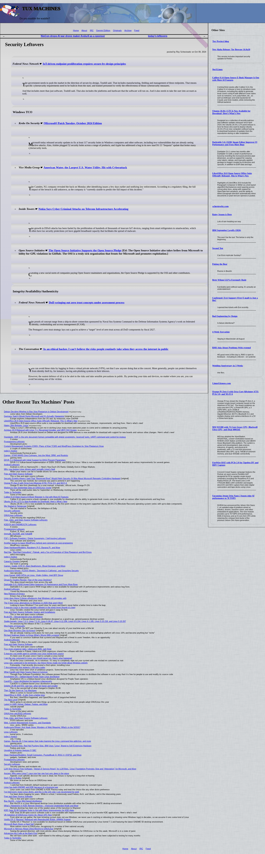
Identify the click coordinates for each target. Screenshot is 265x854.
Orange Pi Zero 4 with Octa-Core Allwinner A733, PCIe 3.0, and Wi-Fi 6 (35, 483)
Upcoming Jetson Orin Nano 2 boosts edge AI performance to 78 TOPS (233, 497)
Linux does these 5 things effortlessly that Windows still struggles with (35, 598)
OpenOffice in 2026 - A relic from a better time (24, 695)
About (84, 30)
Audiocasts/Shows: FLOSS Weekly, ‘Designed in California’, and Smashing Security (41, 570)
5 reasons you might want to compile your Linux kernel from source (34, 653)
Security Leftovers (12, 511)
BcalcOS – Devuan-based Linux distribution (23, 617)
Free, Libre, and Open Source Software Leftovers (26, 520)
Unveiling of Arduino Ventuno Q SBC (20, 750)
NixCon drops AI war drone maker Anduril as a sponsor (73, 36)
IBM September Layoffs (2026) (226, 230)
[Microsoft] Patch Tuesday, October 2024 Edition (73, 123)
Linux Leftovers (11, 732)
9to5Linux (217, 69)
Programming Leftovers (14, 441)
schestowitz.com (220, 206)
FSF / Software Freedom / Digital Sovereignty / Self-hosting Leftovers (35, 538)
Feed (136, 30)
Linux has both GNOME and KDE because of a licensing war (31, 787)
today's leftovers (157, 36)
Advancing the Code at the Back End (20, 833)
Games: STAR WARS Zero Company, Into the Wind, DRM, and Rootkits (36, 455)
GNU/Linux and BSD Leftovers (17, 713)
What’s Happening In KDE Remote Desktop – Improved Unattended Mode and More (41, 806)
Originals (117, 30)
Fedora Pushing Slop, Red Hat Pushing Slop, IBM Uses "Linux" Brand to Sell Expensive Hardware (47, 746)
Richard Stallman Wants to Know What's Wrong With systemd (31, 635)
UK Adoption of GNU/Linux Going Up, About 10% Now (28, 815)
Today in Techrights (12, 492)
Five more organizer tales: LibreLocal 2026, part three (27, 649)
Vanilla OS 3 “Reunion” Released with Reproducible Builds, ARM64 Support (37, 819)
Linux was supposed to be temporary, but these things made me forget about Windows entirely (46, 663)
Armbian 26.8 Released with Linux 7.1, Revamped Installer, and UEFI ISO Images (40, 430)
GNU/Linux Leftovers (13, 515)
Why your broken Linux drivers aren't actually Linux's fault (29, 469)
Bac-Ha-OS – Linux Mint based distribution (23, 801)
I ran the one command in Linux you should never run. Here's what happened (38, 658)
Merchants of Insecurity (14, 626)
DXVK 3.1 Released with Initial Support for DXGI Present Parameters (35, 460)
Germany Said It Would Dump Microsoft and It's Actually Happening (34, 416)
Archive (128, 30)
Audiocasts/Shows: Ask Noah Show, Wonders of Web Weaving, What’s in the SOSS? (42, 727)
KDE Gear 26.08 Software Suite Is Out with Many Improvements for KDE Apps (39, 810)
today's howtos (10, 451)
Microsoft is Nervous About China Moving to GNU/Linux (28, 829)
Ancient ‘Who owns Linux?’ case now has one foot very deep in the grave (36, 773)
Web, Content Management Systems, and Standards (27, 723)
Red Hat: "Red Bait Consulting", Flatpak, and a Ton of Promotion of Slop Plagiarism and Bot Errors (48, 552)
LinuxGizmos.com (221, 383)
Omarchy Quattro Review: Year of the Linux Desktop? (28, 580)
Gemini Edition (103, 30)
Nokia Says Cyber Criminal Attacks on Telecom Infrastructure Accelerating (83, 208)
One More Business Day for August (19, 630)
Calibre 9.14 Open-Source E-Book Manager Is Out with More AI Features (36, 497)
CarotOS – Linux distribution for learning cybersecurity (28, 681)
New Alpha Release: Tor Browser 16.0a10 (231, 49)
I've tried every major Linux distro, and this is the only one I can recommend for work (41, 792)
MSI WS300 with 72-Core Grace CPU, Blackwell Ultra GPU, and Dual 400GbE (234, 428)
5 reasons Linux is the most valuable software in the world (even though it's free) (39, 607)
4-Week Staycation (221, 332)
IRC (92, 30)
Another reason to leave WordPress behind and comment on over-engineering (38, 543)
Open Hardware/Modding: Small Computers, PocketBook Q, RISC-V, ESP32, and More (42, 755)
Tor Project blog (220, 41)
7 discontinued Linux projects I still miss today (24, 667)
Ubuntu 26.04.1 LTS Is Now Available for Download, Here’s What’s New (231, 112)
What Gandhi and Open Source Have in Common (26, 672)
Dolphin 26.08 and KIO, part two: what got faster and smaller (31, 686)
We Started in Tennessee (15, 506)
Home (76, 30)
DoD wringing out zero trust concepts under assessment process (86, 302)
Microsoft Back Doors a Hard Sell (19, 824)
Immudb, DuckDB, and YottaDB (18, 534)
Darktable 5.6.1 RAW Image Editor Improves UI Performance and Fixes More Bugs (234, 143)
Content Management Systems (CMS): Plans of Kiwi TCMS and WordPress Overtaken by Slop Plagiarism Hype (54, 446)
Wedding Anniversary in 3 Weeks (227, 366)
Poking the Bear (219, 264)
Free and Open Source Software (18, 474)
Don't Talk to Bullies (13, 778)
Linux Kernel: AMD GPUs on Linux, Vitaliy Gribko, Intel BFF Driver (33, 575)
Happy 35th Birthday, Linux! (16, 425)
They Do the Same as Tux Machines (20, 690)
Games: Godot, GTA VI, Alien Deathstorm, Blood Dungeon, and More (34, 566)
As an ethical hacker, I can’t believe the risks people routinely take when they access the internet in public (105, 349)
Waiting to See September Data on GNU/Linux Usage (27, 488)
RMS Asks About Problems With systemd (231, 348)
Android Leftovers (12, 464)
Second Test (217, 248)
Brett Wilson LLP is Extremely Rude (229, 280)
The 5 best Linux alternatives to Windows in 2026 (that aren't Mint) (33, 603)
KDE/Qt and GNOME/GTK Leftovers (20, 524)
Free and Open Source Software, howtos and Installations (29, 612)
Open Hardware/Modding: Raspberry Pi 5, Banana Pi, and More (32, 547)
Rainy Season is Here (222, 214)
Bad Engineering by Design (224, 316)
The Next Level (10, 700)
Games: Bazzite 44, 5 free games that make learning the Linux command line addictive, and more (47, 741)
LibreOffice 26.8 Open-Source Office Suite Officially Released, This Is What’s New (232, 174)
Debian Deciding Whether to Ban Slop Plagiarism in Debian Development (36, 411)
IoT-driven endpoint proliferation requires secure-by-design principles (84, 63)
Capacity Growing (12, 561)
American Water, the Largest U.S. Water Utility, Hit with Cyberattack (85, 167)
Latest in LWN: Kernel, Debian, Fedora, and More (26, 704)
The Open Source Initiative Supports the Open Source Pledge (85, 250)
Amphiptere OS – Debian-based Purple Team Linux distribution (32, 676)
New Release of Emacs (14, 594)
